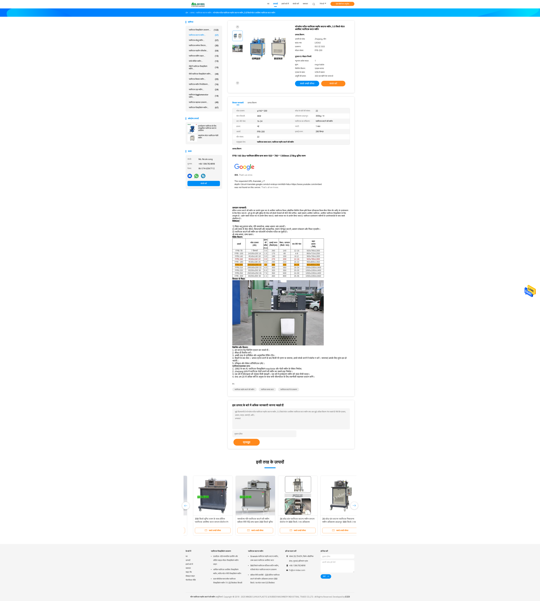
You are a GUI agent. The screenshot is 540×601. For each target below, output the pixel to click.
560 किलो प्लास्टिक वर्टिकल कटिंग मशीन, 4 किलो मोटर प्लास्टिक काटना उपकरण (264, 567)
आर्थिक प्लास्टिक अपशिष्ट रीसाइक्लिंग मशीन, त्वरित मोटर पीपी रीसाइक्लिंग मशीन (227, 571)
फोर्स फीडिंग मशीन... (204, 61)
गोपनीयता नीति (191, 580)
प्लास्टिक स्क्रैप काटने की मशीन (244, 389)
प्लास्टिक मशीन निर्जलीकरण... (204, 84)
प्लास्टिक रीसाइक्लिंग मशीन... (204, 107)
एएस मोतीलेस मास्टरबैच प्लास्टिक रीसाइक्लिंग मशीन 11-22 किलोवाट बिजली (227, 581)
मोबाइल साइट (190, 576)
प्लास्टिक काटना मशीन (255, 551)
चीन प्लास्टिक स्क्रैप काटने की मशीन (202, 597)
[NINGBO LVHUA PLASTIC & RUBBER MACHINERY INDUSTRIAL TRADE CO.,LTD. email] (189, 176)
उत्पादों (188, 560)
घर (187, 556)
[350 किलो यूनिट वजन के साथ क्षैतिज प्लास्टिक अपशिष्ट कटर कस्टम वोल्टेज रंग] (205, 495)
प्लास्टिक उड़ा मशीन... (204, 89)
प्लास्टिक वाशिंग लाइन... (204, 56)
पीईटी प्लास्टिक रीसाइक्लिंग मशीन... (204, 67)
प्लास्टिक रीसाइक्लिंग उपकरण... (204, 30)
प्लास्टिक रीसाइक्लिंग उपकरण (221, 551)
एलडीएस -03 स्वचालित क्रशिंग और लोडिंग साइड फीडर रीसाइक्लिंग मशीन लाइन (225, 560)
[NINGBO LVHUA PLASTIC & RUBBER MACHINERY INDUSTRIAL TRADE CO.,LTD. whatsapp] (196, 176)
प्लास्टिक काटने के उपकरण (288, 389)
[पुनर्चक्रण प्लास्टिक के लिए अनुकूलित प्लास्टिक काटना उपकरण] (192, 128)
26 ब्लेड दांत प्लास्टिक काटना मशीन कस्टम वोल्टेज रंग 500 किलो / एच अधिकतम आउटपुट (289, 521)
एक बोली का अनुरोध (342, 4)
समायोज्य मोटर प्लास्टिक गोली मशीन (208, 136)
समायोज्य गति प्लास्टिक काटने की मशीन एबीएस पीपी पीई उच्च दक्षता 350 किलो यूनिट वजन (248, 521)
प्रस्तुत (246, 442)
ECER (347, 597)
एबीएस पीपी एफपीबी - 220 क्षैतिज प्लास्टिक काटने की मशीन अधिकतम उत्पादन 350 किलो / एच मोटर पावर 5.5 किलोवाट (265, 579)
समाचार (188, 568)
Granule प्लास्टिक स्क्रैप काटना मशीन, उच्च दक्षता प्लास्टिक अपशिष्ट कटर (264, 558)
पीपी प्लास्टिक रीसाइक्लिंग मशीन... (204, 74)
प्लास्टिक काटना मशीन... (204, 35)
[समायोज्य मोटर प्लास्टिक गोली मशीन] (192, 138)
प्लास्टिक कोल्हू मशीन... (204, 40)
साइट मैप (189, 572)
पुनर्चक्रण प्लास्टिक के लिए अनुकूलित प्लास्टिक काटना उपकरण (207, 128)
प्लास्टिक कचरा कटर (267, 389)
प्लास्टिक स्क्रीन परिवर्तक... (204, 51)
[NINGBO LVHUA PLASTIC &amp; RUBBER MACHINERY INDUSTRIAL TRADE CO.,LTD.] (198, 4)
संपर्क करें (204, 183)
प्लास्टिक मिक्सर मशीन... (204, 79)
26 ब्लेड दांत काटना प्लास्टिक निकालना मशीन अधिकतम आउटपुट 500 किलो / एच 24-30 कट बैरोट (331, 521)
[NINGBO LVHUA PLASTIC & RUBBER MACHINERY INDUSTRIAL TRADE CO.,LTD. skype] (203, 176)
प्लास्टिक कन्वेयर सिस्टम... (204, 45)
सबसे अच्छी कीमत (307, 83)
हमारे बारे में (189, 564)
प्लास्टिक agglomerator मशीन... (204, 96)
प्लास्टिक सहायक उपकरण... (204, 102)
